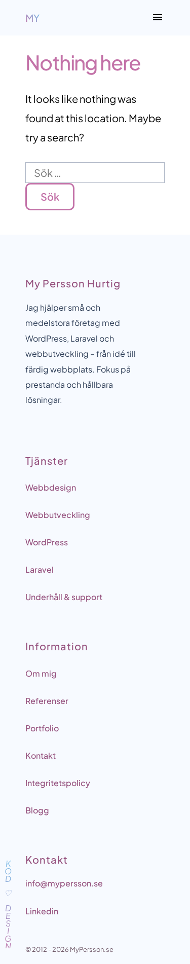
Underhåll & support (63, 596)
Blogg (37, 810)
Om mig (41, 673)
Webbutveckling (57, 514)
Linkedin (41, 911)
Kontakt (40, 755)
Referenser (46, 700)
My (32, 18)
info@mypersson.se (64, 883)
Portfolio (42, 728)
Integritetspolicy (57, 782)
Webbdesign (50, 487)
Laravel (39, 569)
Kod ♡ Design (8, 903)
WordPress (46, 542)
